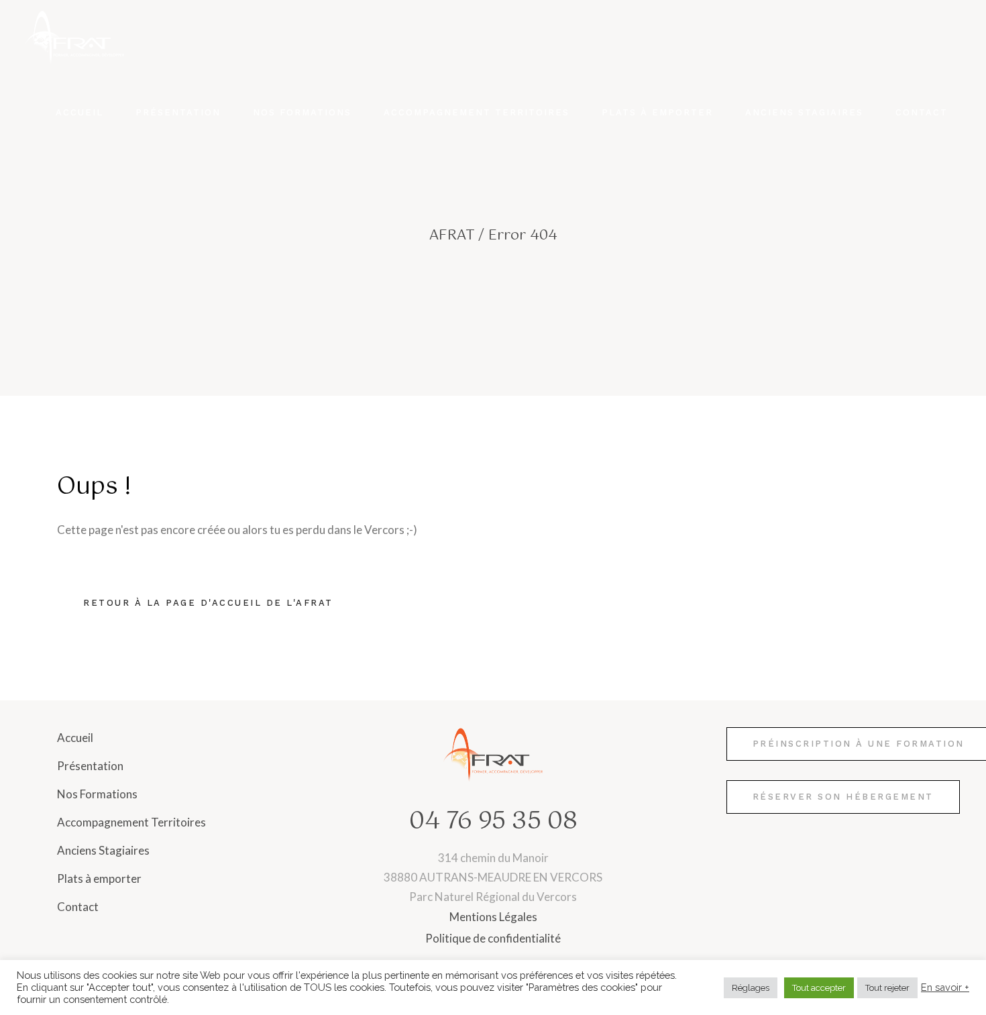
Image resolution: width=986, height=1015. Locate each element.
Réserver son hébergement (843, 797)
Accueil (75, 738)
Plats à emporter (99, 878)
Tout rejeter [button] (887, 988)
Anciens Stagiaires (103, 850)
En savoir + (945, 987)
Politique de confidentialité (493, 938)
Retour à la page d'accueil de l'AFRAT (208, 603)
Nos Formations (97, 794)
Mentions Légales (493, 917)
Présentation (90, 766)
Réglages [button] (750, 988)
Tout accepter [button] (819, 988)
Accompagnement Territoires (131, 822)
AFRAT (451, 235)
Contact (78, 907)
